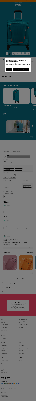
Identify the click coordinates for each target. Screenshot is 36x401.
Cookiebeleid (23, 66)
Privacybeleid (17, 66)
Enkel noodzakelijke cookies (16, 69)
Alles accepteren (9, 69)
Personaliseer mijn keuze (24, 69)
